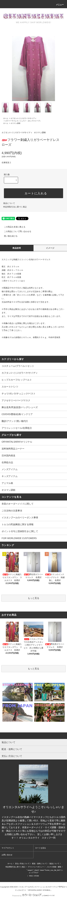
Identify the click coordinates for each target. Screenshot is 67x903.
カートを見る (40, 848)
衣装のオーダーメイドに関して (18, 503)
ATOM (36, 876)
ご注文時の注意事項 (12, 510)
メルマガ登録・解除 (54, 867)
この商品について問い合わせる (17, 231)
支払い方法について (22, 863)
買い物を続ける (11, 236)
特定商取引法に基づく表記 (15, 207)
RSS (31, 876)
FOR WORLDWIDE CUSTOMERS (19, 538)
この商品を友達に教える (14, 227)
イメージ (50, 248)
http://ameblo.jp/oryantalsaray (15, 870)
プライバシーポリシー (36, 867)
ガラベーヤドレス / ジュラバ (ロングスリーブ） (23, 121)
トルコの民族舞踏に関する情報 (18, 524)
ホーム (5, 118)
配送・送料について (39, 863)
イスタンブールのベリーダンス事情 (20, 517)
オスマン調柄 (15, 123)
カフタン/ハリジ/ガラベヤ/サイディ (23, 118)
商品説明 (17, 248)
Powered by (17, 896)
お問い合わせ (7, 855)
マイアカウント (8, 848)
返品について (9, 203)
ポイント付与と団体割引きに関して (20, 531)
